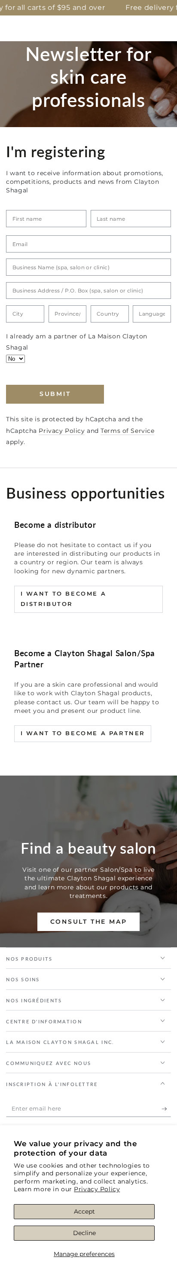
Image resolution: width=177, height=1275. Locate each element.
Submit (55, 394)
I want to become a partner (83, 733)
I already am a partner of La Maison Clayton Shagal (76, 341)
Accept (84, 1211)
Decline (84, 1233)
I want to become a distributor (64, 598)
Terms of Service (127, 431)
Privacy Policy (97, 1189)
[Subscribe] (166, 1109)
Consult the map (88, 921)
